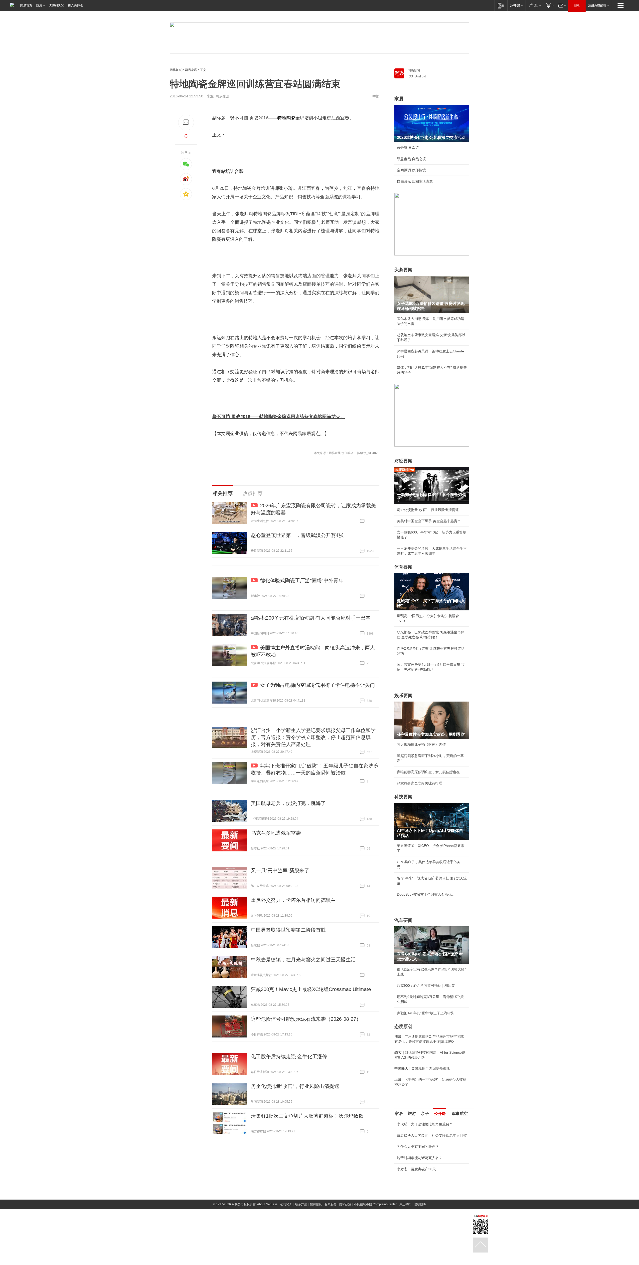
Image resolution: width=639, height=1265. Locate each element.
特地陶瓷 (286, 117)
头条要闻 (403, 269)
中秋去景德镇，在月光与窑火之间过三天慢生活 (303, 959)
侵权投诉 (420, 1204)
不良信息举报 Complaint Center (375, 1204)
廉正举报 (405, 1204)
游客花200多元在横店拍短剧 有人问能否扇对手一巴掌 (310, 618)
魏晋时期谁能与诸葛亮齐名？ (419, 1158)
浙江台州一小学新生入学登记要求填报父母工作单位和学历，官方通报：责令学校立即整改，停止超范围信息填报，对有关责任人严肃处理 (313, 737)
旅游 (412, 1113)
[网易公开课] (516, 5)
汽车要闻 (403, 920)
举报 (375, 96)
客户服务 (330, 1204)
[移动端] (500, 5)
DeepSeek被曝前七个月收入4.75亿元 (426, 894)
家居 (398, 98)
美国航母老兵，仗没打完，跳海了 (288, 803)
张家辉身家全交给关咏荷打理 (419, 783)
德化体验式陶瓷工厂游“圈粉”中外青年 (301, 580)
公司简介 (286, 1204)
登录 (577, 5)
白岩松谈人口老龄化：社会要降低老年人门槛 (432, 1135)
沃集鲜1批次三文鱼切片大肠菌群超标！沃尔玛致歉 (307, 1116)
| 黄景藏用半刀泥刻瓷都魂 (422, 1068)
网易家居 (191, 70)
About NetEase (267, 1204)
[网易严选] (534, 5)
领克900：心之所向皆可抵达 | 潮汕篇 (426, 986)
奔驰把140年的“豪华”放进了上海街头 (425, 1013)
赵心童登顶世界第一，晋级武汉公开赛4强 (297, 535)
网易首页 (26, 5)
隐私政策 (345, 1204)
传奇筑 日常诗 (408, 148)
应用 (39, 5)
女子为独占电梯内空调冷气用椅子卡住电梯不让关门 (317, 685)
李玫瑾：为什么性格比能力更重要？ (425, 1124)
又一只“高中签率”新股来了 (280, 870)
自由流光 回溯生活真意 (415, 181)
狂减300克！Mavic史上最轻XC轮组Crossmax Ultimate (311, 989)
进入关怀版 (75, 5)
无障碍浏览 (56, 5)
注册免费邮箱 (597, 5)
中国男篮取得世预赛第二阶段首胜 (288, 930)
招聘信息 (316, 1204)
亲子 (425, 1113)
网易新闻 (414, 70)
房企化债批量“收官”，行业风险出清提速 (295, 1086)
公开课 (440, 1113)
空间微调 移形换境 (411, 170)
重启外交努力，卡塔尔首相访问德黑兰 (293, 900)
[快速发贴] (186, 122)
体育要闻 (403, 566)
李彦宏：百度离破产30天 (416, 1169)
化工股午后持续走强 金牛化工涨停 (289, 1056)
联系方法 (301, 1204)
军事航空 (460, 1113)
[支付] (549, 5)
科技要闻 (403, 796)
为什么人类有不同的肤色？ (418, 1147)
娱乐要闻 (403, 695)
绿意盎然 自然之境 (411, 159)
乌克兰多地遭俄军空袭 (276, 833)
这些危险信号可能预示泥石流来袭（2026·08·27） (306, 1019)
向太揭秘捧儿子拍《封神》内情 (421, 745)
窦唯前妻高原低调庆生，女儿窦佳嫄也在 (428, 772)
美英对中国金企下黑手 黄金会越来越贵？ (429, 521)
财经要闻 (403, 460)
